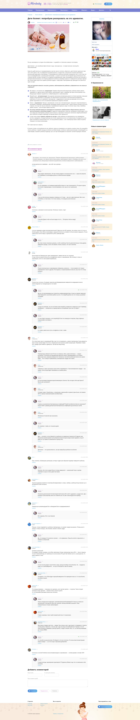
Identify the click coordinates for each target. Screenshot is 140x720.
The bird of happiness (36, 523)
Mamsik (98, 137)
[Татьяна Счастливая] (100, 66)
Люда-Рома (99, 197)
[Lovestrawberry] (93, 69)
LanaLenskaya (41, 181)
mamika (33, 206)
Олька (33, 337)
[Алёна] (103, 66)
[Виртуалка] (95, 57)
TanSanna (34, 649)
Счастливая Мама (36, 547)
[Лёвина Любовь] (100, 60)
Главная (30, 14)
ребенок (31, 144)
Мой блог (94, 42)
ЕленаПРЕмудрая (100, 186)
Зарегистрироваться (106, 706)
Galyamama (34, 502)
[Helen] (110, 60)
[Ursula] (105, 57)
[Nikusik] (107, 66)
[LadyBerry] (107, 60)
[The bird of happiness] (93, 60)
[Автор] (29, 22)
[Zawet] (103, 57)
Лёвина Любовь (35, 226)
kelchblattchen (35, 479)
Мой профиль (95, 44)
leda (33, 457)
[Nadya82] (107, 57)
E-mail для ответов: (49, 672)
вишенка (34, 153)
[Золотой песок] (93, 57)
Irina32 (98, 149)
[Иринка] (110, 66)
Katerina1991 (34, 585)
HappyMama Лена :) (42, 621)
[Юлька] (100, 57)
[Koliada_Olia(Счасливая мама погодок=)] (93, 66)
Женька (98, 232)
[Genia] (105, 60)
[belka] (95, 63)
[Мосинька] (98, 60)
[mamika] (105, 63)
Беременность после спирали (101, 120)
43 (69, 22)
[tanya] (105, 66)
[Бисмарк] (95, 69)
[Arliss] (95, 66)
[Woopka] (98, 69)
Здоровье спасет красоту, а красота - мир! (46, 22)
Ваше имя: (30, 672)
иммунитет (35, 144)
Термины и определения (58, 713)
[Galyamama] (95, 60)
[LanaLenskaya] (103, 60)
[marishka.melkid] (98, 66)
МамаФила (34, 278)
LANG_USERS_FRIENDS (99, 55)
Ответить (34, 165)
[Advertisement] (54, 57)
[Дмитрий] (98, 57)
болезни (39, 144)
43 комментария (35, 149)
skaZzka (32, 22)
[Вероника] (98, 63)
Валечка (98, 162)
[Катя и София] (103, 63)
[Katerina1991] (93, 63)
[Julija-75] (110, 63)
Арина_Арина (99, 245)
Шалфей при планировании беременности (100, 100)
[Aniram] (107, 63)
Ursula (33, 252)
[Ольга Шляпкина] (110, 57)
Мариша (98, 175)
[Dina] (100, 63)
